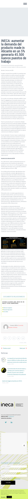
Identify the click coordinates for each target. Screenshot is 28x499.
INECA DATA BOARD (20, 24)
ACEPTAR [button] (9, 497)
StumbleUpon (23, 338)
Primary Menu (25, 3)
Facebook (9, 338)
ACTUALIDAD (19, 26)
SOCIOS (17, 12)
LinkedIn (18, 338)
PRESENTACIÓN (19, 10)
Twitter (5, 338)
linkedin (11, 422)
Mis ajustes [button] (3, 497)
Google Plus (14, 338)
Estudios (10, 327)
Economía (20, 325)
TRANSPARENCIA (20, 16)
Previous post (6, 348)
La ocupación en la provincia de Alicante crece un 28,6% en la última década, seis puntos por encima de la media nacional (17, 360)
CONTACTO (18, 33)
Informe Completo (7, 307)
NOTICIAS (18, 30)
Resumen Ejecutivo (7, 309)
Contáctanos (11, 416)
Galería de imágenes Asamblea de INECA (12, 381)
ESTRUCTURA (19, 14)
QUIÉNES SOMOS (20, 6)
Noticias (15, 327)
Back (16, 8)
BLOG (16, 31)
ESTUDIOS (18, 22)
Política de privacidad (15, 479)
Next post (22, 348)
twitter (6, 422)
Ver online (5, 311)
